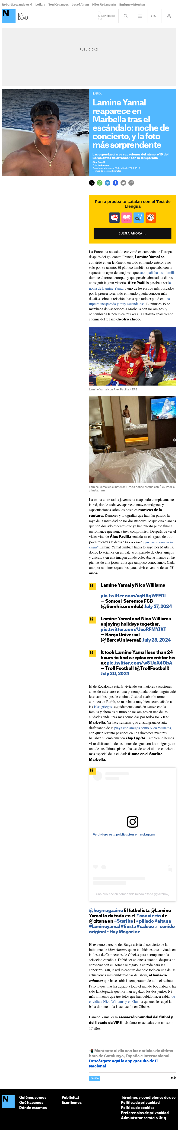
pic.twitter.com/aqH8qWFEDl (133, 596)
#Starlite (123, 921)
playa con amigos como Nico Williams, (143, 727)
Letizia (40, 4)
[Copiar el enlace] (131, 183)
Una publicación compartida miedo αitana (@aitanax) (132, 894)
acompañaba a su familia (157, 272)
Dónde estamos (33, 1108)
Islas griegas (103, 706)
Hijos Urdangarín (104, 4)
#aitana (163, 921)
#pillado (145, 921)
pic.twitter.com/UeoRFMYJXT (133, 629)
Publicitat (70, 1097)
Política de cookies (137, 1108)
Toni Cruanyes (58, 4)
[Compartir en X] (92, 183)
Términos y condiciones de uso (148, 1097)
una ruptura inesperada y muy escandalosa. (129, 301)
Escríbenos (72, 1103)
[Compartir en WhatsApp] (99, 183)
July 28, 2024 (156, 640)
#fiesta (128, 926)
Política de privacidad (140, 1103)
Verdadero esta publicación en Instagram (123, 834)
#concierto (148, 916)
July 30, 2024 (115, 674)
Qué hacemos (31, 1103)
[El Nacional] (9, 16)
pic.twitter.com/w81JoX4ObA (139, 663)
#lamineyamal (104, 926)
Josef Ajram (80, 4)
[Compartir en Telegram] (107, 183)
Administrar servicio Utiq (143, 1118)
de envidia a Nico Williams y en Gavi (132, 999)
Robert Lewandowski (17, 4)
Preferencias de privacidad (145, 1113)
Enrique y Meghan (132, 4)
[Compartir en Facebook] (115, 183)
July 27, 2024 (158, 607)
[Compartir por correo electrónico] (123, 183)
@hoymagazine (106, 910)
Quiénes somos (32, 1097)
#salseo (145, 926)
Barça (94, 1078)
